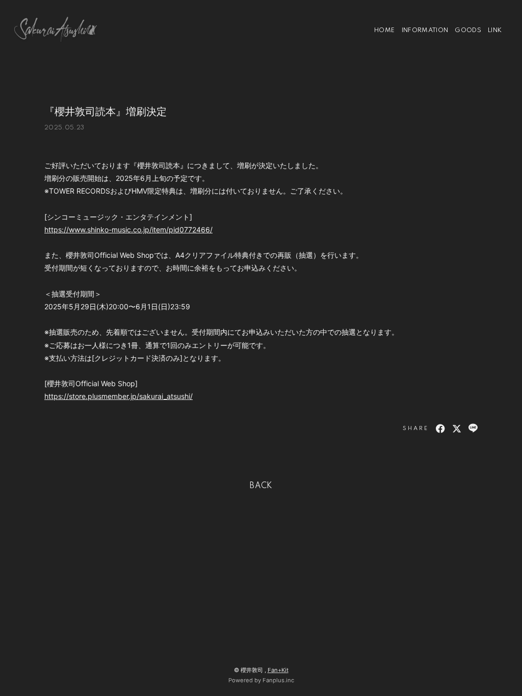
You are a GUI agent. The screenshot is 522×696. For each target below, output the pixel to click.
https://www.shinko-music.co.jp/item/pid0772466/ (128, 229)
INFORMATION (425, 30)
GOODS (468, 30)
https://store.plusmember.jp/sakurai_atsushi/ (118, 396)
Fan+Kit (278, 670)
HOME (384, 30)
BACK (261, 486)
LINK (495, 30)
